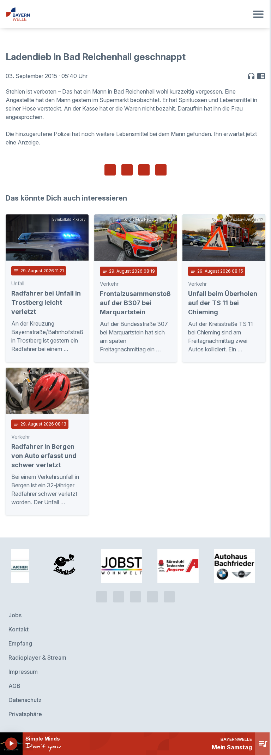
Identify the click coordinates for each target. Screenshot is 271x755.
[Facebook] (135, 596)
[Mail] (169, 596)
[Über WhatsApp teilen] (144, 170)
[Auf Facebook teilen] (110, 170)
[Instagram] (152, 596)
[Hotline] (101, 596)
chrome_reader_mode (261, 76)
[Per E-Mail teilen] (161, 170)
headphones (251, 76)
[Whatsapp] (118, 596)
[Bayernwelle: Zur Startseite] (127, 14)
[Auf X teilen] (127, 170)
